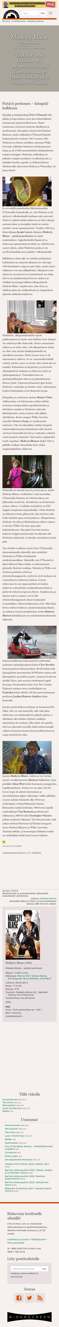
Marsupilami (13, 1105)
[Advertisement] (29, 1058)
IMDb (8, 1002)
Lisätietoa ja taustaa (18, 1239)
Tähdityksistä (38, 1239)
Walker (7, 1110)
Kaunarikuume (14, 1099)
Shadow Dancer (48, 898)
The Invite (11, 1102)
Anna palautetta (15, 1242)
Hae (43, 13)
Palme (15, 890)
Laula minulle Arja (16, 1108)
